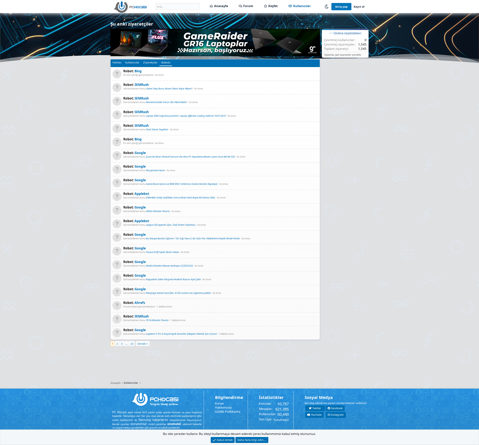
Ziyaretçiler (150, 62)
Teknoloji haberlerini (153, 420)
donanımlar (138, 424)
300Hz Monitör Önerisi (158, 211)
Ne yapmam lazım (155, 170)
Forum (248, 6)
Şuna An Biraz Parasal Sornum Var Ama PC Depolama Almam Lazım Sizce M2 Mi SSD (190, 156)
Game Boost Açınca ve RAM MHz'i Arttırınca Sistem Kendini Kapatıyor (182, 184)
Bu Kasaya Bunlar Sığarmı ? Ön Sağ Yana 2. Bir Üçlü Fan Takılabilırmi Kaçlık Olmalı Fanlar (193, 238)
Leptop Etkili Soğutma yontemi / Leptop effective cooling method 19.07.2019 (186, 115)
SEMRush (142, 85)
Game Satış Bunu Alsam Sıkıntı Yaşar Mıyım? (169, 88)
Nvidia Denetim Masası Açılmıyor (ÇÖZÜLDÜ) (169, 265)
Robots (165, 62)
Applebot (142, 194)
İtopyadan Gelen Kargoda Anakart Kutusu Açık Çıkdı (173, 279)
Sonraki (141, 343)
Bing (138, 71)
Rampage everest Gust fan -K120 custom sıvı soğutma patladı (178, 293)
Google (140, 153)
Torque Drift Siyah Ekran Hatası (162, 252)
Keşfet (273, 6)
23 (132, 343)
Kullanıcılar (302, 6)
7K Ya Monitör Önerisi (157, 320)
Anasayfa (221, 6)
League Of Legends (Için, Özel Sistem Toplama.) (171, 224)
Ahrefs (140, 303)
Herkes (116, 62)
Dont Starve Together (157, 129)
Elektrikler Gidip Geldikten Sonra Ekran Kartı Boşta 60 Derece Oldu (180, 197)
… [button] (126, 343)
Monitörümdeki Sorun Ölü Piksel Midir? (166, 102)
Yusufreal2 (281, 420)
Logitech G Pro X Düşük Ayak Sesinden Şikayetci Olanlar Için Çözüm (181, 333)
